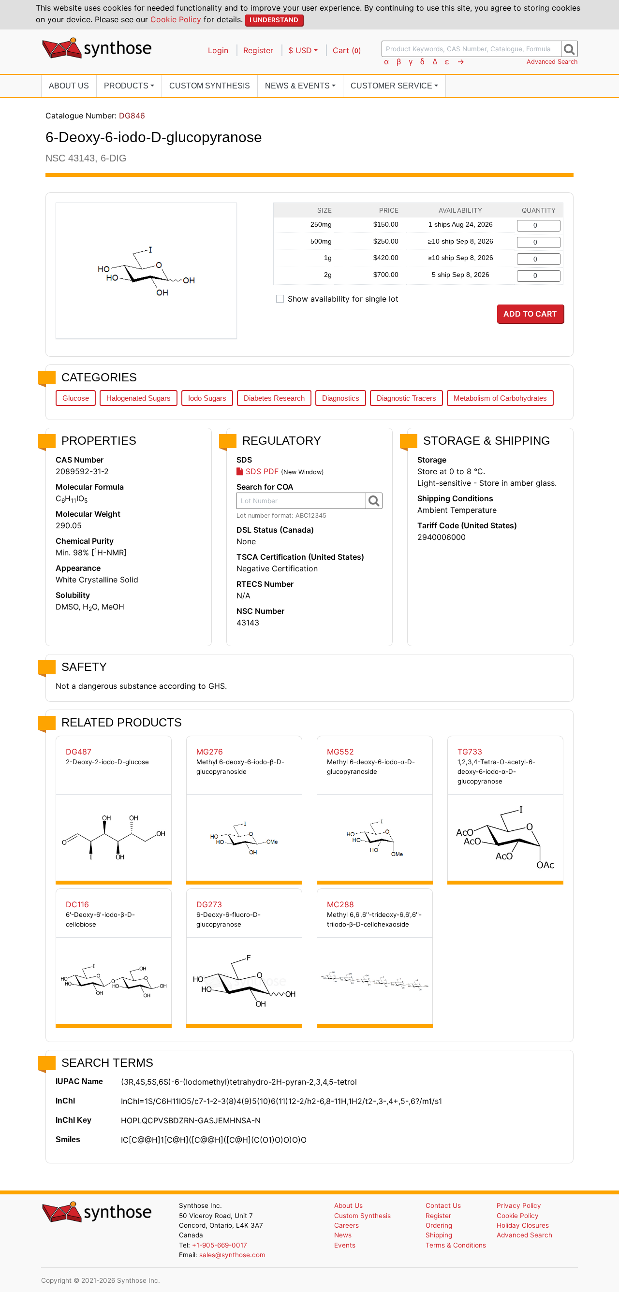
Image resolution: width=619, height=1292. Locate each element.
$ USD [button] (300, 50)
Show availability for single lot (343, 299)
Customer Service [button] (391, 86)
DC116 (77, 904)
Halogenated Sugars (138, 398)
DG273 (209, 904)
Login (218, 50)
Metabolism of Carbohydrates (500, 398)
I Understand (274, 20)
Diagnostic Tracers (406, 398)
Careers (346, 1225)
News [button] (297, 86)
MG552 (340, 751)
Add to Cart (530, 314)
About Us (69, 86)
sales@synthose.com (232, 1255)
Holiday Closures (523, 1225)
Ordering (439, 1225)
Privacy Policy (519, 1205)
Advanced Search (552, 61)
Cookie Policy (175, 19)
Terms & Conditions (456, 1245)
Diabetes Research (274, 398)
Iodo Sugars (207, 398)
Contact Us (443, 1205)
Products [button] (126, 86)
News (343, 1235)
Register (258, 50)
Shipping (439, 1235)
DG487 (78, 751)
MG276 (209, 751)
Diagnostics (340, 398)
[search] (569, 49)
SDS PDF (261, 471)
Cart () (347, 50)
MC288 (340, 904)
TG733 (469, 751)
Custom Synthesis (209, 86)
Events (344, 1245)
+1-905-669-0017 (219, 1245)
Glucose (75, 398)
